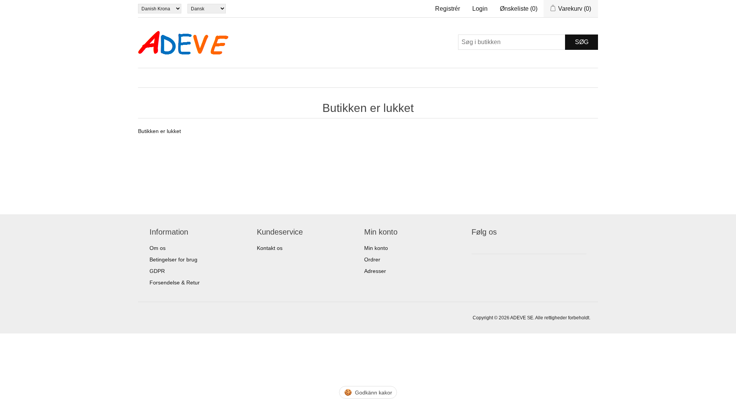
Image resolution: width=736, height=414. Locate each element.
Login (480, 8)
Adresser (375, 271)
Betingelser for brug (173, 259)
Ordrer (372, 259)
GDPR (157, 271)
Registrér (447, 8)
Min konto (376, 248)
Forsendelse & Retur (175, 282)
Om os (158, 248)
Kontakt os (270, 248)
